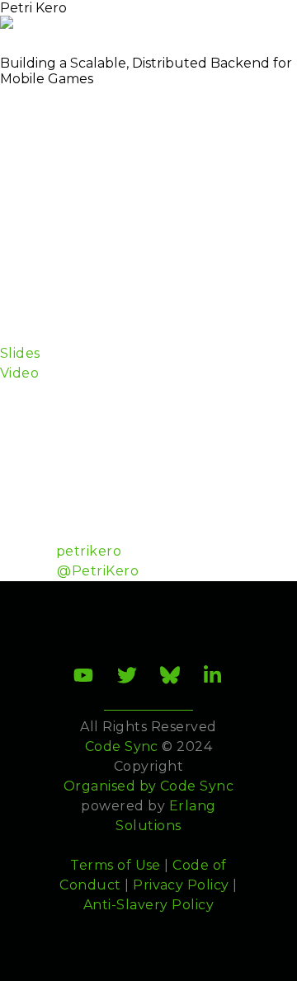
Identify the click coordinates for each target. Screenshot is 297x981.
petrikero (88, 551)
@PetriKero (98, 571)
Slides (20, 353)
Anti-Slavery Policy (148, 905)
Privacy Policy (181, 885)
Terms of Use (115, 865)
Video (19, 373)
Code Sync (196, 786)
